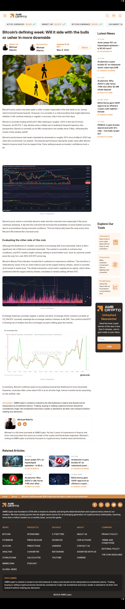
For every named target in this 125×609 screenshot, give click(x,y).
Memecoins (8, 563)
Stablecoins (9, 557)
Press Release (34, 540)
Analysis (7, 551)
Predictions (33, 546)
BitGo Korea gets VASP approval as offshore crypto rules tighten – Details (80, 480)
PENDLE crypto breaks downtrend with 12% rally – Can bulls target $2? (109, 129)
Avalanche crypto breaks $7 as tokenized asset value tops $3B (80, 462)
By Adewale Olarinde (80, 469)
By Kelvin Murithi (32, 469)
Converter (33, 551)
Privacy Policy (110, 534)
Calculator (34, 557)
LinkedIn (56, 546)
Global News (76, 474)
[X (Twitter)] (19, 424)
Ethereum (7, 540)
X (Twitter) (58, 534)
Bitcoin (6, 534)
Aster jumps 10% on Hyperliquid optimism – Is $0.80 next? (34, 462)
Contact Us (83, 546)
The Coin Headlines (112, 554)
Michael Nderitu (13, 48)
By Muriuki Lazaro (79, 487)
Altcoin (28, 456)
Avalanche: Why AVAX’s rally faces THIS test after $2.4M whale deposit (34, 480)
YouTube (56, 557)
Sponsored (33, 534)
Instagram (58, 551)
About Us (82, 534)
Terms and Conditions (108, 541)
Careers (81, 557)
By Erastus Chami (32, 487)
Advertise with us (86, 551)
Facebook (57, 540)
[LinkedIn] (25, 424)
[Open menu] (4, 15)
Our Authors (84, 540)
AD (121, 1)
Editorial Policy (111, 549)
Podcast (32, 563)
